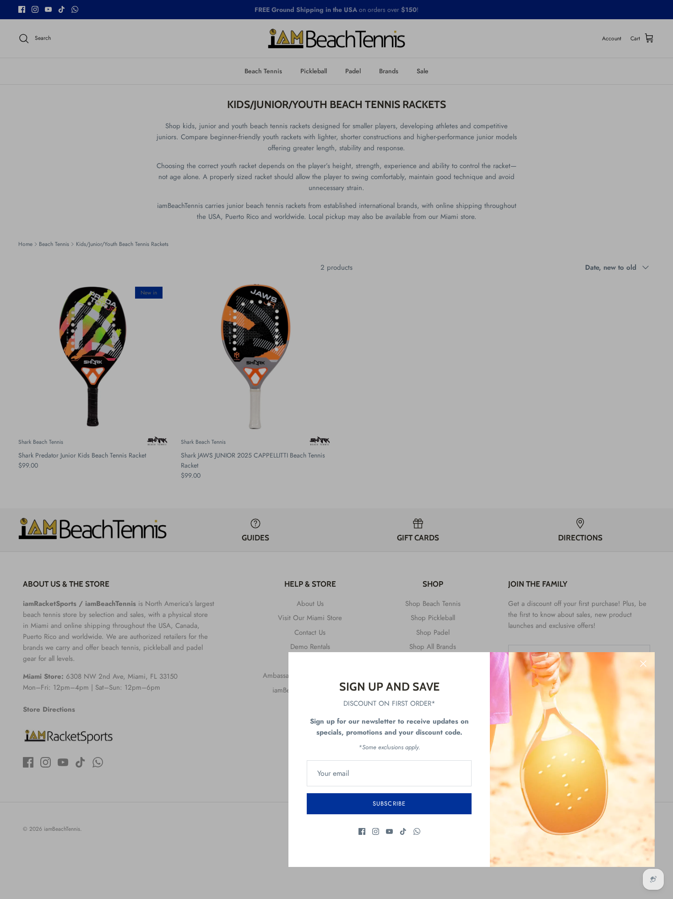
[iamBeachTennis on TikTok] (403, 831)
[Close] (643, 664)
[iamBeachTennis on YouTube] (389, 831)
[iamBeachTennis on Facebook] (361, 831)
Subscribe (389, 803)
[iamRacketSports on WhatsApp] (416, 831)
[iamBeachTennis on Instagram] (375, 831)
